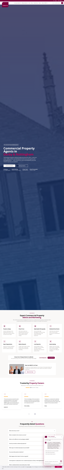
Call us (56, 0)
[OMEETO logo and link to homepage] (5, 4)
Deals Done (36, 2)
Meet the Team (30, 372)
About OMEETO (44, 2)
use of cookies (29, 466)
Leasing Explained (17, 2)
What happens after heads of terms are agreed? (18, 456)
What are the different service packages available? (19, 439)
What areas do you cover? (14, 430)
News (40, 2)
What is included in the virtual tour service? (17, 435)
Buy (32, 2)
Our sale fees (51, 357)
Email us (60, 0)
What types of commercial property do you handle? (19, 447)
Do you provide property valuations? (16, 452)
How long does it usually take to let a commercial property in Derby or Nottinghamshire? (26, 460)
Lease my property (9, 165)
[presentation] (29, 414)
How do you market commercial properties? (17, 443)
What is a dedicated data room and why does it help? (19, 464)
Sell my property (22, 165)
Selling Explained (25, 2)
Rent (29, 2)
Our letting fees (43, 357)
